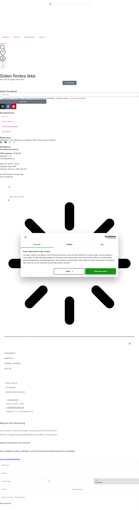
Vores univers (29, 37)
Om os (42, 37)
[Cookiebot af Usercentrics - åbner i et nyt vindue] (106, 237)
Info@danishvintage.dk (15, 408)
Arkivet (17, 37)
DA (4, 43)
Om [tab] (102, 244)
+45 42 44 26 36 (12, 400)
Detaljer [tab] (70, 244)
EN (1, 43)
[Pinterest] (13, 106)
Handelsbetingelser (10, 126)
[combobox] (69, 196)
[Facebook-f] (8, 106)
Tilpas (68, 271)
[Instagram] (2, 106)
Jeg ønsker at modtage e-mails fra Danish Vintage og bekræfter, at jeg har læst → (44, 98)
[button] (15, 353)
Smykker (5, 37)
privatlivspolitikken (78, 98)
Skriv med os (7, 121)
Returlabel (6, 131)
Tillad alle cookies (100, 271)
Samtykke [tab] (37, 244)
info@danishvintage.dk (9, 149)
